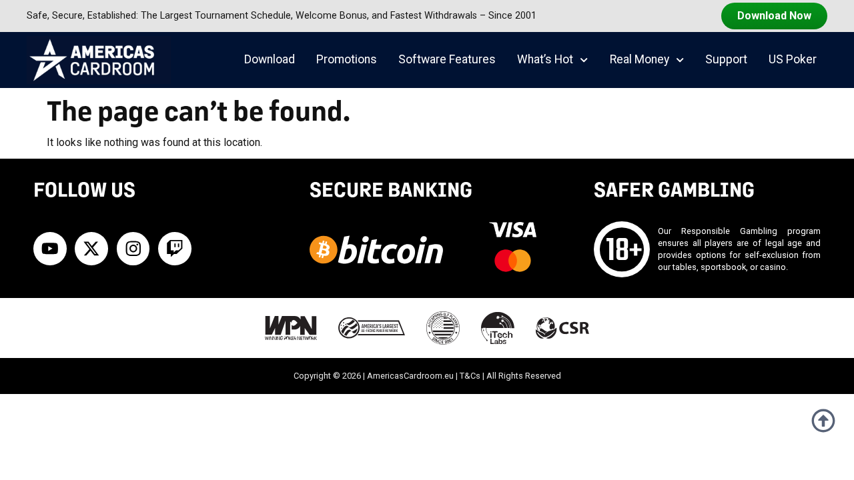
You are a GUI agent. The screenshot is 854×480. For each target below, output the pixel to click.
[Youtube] (50, 248)
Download (269, 59)
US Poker (793, 59)
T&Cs (470, 376)
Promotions (346, 59)
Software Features (447, 59)
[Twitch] (174, 248)
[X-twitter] (91, 248)
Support (726, 59)
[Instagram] (133, 248)
